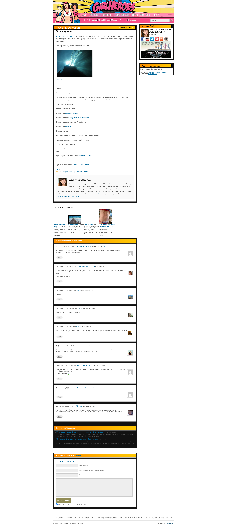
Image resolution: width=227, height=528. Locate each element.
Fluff (86, 20)
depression (67, 172)
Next (130, 27)
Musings (114, 20)
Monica (79, 406)
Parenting (132, 20)
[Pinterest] (157, 40)
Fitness (94, 15)
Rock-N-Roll (89, 225)
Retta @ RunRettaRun (84, 365)
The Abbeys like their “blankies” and (107, 225)
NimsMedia (170, 524)
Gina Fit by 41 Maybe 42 (85, 388)
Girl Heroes (122, 15)
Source (59, 79)
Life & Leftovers (141, 15)
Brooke (79, 326)
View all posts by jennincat (68, 196)
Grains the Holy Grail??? (59, 225)
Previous (124, 27)
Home (84, 15)
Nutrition (107, 15)
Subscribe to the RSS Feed (89, 156)
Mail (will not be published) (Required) (91, 470)
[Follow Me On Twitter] (152, 40)
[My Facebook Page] (143, 40)
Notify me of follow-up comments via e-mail (72, 504)
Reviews (93, 20)
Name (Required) (84, 465)
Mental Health (104, 20)
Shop (156, 15)
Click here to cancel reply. (66, 461)
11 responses (152, 74)
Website (81, 475)
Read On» (152, 34)
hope (74, 172)
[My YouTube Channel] (147, 40)
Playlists (123, 20)
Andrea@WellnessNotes (85, 266)
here (100, 194)
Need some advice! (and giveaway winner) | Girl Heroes (79, 432)
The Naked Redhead (84, 247)
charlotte (80, 346)
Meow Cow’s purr (71, 113)
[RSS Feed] (162, 40)
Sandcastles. (73, 225)
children (68, 127)
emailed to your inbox (81, 165)
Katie (79, 290)
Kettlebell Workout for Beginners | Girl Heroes (77, 439)
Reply (59, 257)
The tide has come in (64, 36)
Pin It (58, 169)
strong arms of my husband (78, 118)
